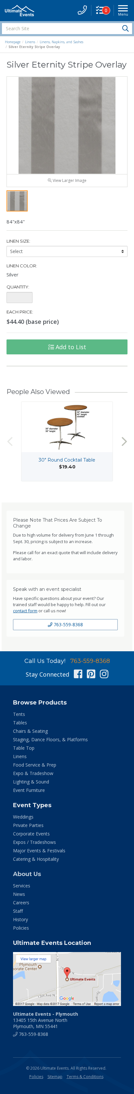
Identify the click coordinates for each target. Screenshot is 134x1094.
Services (21, 886)
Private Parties (28, 825)
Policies (21, 928)
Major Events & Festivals (39, 850)
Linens (30, 42)
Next (124, 442)
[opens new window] (67, 979)
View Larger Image (69, 180)
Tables (20, 722)
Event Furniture (29, 790)
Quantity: (18, 286)
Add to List (70, 347)
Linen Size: (18, 241)
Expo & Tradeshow (33, 773)
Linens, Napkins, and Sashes (61, 42)
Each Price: (20, 311)
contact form (25, 611)
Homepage (12, 42)
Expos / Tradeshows (34, 842)
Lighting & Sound (31, 782)
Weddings (23, 817)
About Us (27, 874)
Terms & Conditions (85, 1076)
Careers (21, 902)
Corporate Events (31, 834)
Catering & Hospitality (36, 859)
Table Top (23, 748)
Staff (18, 911)
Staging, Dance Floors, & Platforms (50, 739)
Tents (19, 714)
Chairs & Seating (30, 731)
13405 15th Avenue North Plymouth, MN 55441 (45, 1020)
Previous (10, 442)
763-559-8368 (67, 624)
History (20, 919)
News (19, 894)
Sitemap (54, 1076)
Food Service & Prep (34, 765)
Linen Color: (22, 265)
